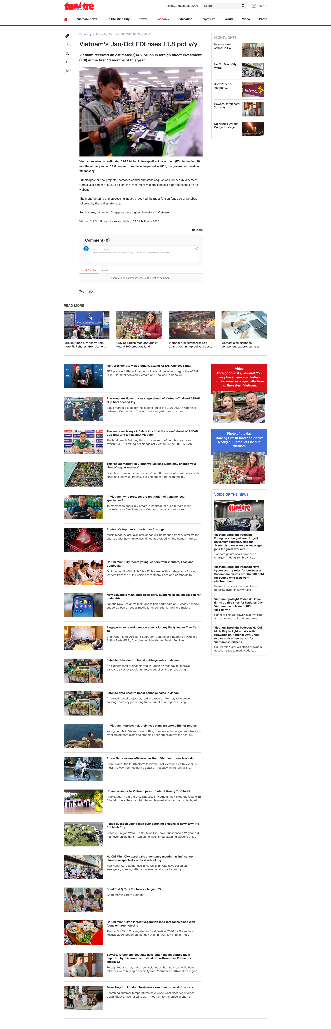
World (229, 19)
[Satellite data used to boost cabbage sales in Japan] (83, 671)
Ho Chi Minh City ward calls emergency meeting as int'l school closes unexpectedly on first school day (150, 858)
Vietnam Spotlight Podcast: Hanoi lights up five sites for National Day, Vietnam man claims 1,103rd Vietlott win (238, 604)
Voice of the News (231, 494)
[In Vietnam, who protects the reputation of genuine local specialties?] (83, 507)
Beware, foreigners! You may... (227, 106)
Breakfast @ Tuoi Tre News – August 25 (134, 889)
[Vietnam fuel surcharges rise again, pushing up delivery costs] (192, 325)
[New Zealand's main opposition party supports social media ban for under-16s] (83, 605)
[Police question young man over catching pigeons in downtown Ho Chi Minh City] (83, 834)
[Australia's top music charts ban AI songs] (83, 540)
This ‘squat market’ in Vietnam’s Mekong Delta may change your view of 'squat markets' (151, 465)
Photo (263, 19)
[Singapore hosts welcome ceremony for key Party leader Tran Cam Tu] (83, 638)
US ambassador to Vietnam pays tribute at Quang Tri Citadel (148, 791)
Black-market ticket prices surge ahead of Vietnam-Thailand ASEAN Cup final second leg (153, 400)
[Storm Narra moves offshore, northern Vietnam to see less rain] (83, 769)
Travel (143, 19)
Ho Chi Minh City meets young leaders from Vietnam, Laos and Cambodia (150, 564)
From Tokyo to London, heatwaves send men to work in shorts (150, 987)
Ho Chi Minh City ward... (225, 66)
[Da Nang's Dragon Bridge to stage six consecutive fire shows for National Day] (253, 129)
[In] (67, 70)
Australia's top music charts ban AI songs (135, 529)
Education (185, 19)
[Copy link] (67, 36)
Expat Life (208, 19)
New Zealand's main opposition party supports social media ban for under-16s (153, 596)
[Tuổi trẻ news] (79, 6)
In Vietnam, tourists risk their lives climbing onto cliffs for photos (152, 726)
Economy (163, 19)
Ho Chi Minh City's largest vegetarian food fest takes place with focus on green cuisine (151, 924)
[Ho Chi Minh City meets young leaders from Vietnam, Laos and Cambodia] (83, 572)
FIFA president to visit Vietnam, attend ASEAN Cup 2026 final (149, 366)
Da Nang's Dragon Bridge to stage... (226, 125)
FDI (91, 292)
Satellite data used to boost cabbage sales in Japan (143, 660)
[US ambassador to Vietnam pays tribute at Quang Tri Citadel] (83, 802)
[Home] (66, 19)
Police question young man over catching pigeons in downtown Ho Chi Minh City (153, 825)
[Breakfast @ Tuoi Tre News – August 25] (83, 900)
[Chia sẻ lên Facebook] (67, 44)
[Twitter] (67, 53)
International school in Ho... (223, 46)
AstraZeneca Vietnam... (222, 86)
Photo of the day (239, 433)
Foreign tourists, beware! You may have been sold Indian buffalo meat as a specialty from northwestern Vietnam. (239, 379)
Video (246, 19)
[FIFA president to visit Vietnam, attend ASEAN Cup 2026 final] (83, 376)
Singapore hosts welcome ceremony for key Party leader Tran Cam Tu (153, 629)
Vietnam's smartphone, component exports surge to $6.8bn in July (241, 345)
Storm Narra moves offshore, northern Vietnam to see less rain (150, 758)
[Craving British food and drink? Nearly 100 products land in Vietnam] (139, 325)
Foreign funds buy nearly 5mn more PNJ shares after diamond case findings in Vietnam (85, 345)
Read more (74, 305)
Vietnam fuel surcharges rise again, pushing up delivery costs (190, 345)
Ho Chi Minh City (118, 19)
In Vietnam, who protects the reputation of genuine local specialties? (146, 498)
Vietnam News (87, 19)
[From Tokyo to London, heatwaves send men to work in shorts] (83, 998)
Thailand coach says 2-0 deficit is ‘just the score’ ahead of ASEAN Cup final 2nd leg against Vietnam (152, 433)
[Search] (243, 6)
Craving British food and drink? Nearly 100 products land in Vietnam (137, 345)
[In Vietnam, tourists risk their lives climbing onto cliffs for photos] (83, 736)
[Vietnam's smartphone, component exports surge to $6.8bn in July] (244, 325)
